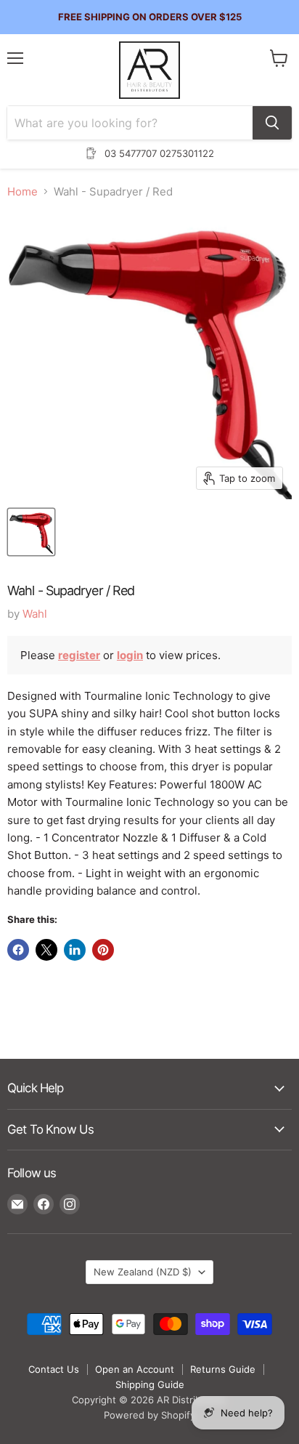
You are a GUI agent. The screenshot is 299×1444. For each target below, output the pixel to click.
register (79, 655)
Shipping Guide (149, 1384)
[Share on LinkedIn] (75, 950)
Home (22, 191)
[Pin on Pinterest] (103, 950)
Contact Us (53, 1369)
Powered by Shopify (149, 1415)
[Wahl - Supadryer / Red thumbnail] (31, 532)
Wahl (34, 614)
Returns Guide (222, 1369)
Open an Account (134, 1369)
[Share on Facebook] (18, 950)
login (130, 655)
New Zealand (143, 1272)
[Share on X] (46, 950)
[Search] (272, 123)
